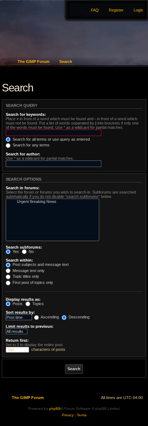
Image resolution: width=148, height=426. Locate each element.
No (31, 251)
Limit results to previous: (30, 326)
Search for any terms (30, 145)
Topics (37, 304)
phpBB (55, 409)
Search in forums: (23, 188)
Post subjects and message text (40, 264)
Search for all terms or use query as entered (50, 139)
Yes (15, 251)
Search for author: (23, 154)
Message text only (28, 270)
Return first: (17, 340)
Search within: (19, 260)
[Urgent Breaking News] (50, 201)
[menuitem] (135, 10)
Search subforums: (24, 247)
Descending (78, 317)
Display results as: (23, 299)
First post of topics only (32, 282)
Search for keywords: (26, 114)
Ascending (49, 317)
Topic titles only (25, 276)
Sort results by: (20, 312)
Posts (17, 304)
